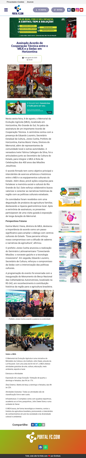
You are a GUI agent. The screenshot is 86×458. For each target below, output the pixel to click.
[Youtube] (81, 10)
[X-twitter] (73, 10)
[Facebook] (69, 10)
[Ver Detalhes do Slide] (70, 197)
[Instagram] (77, 10)
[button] (33, 425)
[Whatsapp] (45, 447)
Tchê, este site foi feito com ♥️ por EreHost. (43, 456)
